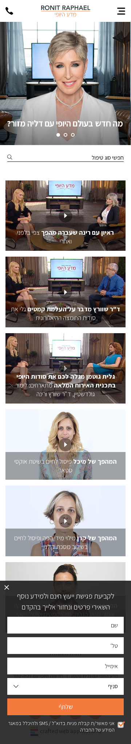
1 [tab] (73, 135)
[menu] (121, 11)
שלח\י (66, 706)
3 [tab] (58, 135)
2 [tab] (65, 135)
